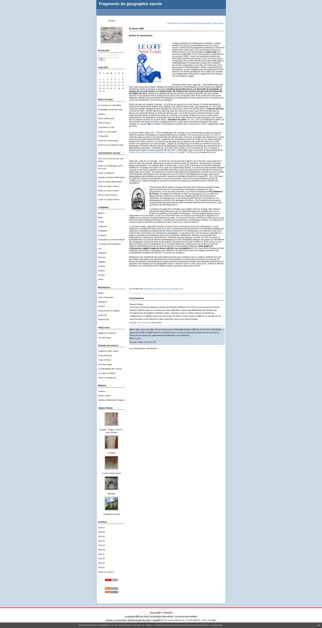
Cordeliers (157, 124)
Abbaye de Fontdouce (107, 333)
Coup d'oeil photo (105, 356)
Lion (99, 248)
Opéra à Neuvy (104, 123)
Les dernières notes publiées (161, 616)
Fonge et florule (104, 360)
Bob (99, 195)
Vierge (100, 279)
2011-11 (101, 554)
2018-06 (101, 532)
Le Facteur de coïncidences (109, 244)
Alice (100, 182)
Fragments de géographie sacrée (130, 4)
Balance (101, 213)
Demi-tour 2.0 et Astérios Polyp (110, 145)
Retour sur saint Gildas (107, 132)
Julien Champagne (105, 297)
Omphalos (102, 253)
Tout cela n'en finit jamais (108, 141)
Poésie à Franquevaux (107, 378)
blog (214, 620)
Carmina (101, 391)
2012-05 (101, 550)
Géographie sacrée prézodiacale (111, 240)
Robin (100, 191)
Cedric (100, 166)
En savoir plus (216, 625)
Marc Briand (143, 323)
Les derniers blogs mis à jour (136, 616)
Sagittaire (102, 262)
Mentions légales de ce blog (139, 620)
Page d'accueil (204, 23)
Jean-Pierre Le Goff (106, 127)
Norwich (101, 306)
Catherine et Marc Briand (108, 351)
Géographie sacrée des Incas (110, 110)
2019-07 (101, 528)
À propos (111, 21)
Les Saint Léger (104, 338)
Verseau (101, 275)
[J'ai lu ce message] (318, 625)
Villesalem (112, 494)
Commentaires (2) (175, 289)
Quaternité (102, 315)
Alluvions (101, 114)
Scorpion (101, 266)
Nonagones (103, 302)
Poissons (102, 257)
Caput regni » (218, 23)
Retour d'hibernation (106, 118)
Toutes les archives (106, 572)
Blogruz (101, 293)
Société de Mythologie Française (111, 400)
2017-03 (101, 537)
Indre (100, 159)
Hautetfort (168, 612)
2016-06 (101, 541)
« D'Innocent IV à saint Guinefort (181, 23)
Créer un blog (155, 612)
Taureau (101, 271)
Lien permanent (160, 289)
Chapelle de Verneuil (111, 514)
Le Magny (112, 453)
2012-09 (101, 545)
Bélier (100, 217)
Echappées (102, 231)
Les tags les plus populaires (186, 616)
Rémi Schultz (103, 319)
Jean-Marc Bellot (105, 364)
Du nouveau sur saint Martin (109, 105)
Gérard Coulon (104, 396)
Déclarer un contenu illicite (116, 620)
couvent (143, 124)
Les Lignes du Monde (107, 373)
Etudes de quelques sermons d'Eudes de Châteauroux (154, 152)
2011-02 (101, 567)
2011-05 (101, 563)
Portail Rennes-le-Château (109, 311)
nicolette (101, 177)
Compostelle (103, 136)
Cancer (101, 222)
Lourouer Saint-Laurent (111, 473)
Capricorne (102, 226)
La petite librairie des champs (110, 369)
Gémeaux (102, 235)
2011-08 (101, 559)
